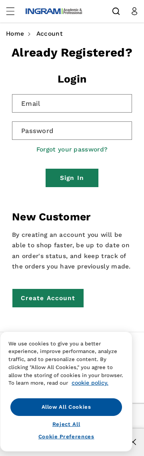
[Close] (133, 442)
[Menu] (15, 11)
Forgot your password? (72, 149)
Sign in (72, 178)
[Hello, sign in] (134, 11)
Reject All (66, 424)
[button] (116, 11)
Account (49, 33)
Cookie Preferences (66, 437)
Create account (48, 298)
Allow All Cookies (66, 407)
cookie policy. (90, 382)
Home (15, 33)
